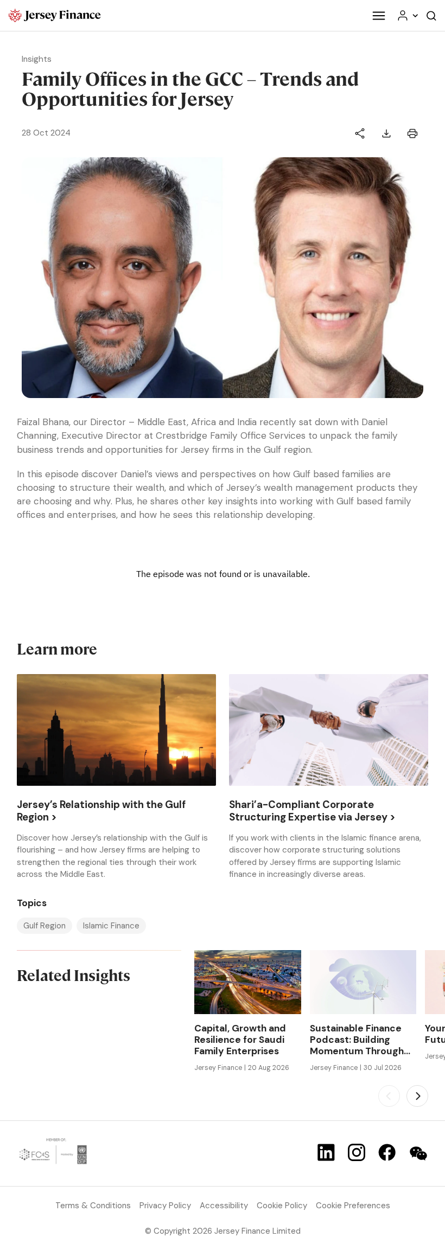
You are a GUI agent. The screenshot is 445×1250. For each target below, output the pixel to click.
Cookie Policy (282, 1205)
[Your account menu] (407, 15)
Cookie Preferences (353, 1205)
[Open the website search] (431, 15)
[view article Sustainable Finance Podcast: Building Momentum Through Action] (363, 982)
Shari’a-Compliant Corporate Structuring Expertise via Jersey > (312, 811)
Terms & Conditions (93, 1205)
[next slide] (417, 1096)
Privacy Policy (165, 1205)
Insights (37, 59)
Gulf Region (44, 925)
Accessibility (224, 1205)
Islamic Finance (111, 925)
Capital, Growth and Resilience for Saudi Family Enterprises (240, 1040)
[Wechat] (418, 1153)
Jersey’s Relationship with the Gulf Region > (101, 811)
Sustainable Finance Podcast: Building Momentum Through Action (357, 1040)
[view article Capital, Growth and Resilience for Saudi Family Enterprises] (247, 982)
